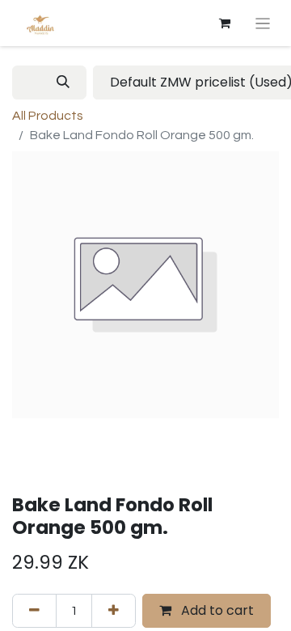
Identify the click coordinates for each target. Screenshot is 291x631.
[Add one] (113, 611)
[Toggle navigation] (263, 23)
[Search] (63, 83)
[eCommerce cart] (224, 23)
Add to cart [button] (216, 610)
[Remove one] (34, 611)
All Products (47, 115)
